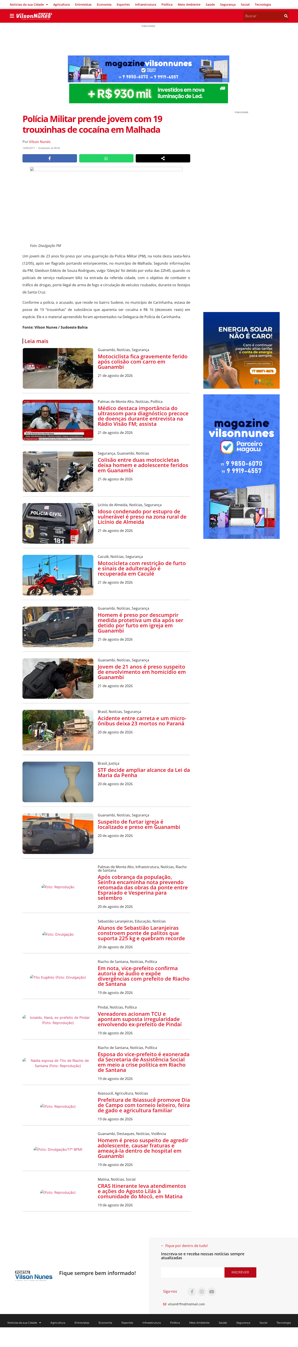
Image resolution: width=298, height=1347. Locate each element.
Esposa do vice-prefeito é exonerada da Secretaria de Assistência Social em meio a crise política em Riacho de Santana (144, 1061)
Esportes (123, 4)
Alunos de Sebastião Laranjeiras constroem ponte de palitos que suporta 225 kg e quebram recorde (141, 933)
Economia (104, 4)
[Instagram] (201, 1291)
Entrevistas (83, 4)
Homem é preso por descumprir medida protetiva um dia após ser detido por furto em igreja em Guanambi (140, 622)
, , (123, 349)
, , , (142, 868)
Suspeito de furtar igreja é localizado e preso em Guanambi (139, 824)
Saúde (210, 4)
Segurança (228, 4)
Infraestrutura (145, 4)
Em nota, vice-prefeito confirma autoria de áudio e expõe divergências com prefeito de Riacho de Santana (144, 975)
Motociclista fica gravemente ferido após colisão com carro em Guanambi (143, 361)
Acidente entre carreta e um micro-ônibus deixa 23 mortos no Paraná (142, 720)
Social (245, 4)
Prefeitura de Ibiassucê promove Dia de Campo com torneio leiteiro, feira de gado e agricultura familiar (144, 1105)
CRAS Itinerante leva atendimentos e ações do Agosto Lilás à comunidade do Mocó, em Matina (142, 1191)
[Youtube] (211, 1291)
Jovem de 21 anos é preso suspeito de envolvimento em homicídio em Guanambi (142, 672)
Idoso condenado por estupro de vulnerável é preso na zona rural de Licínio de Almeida (142, 516)
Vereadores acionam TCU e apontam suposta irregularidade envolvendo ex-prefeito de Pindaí (140, 1019)
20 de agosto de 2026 (115, 732)
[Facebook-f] (192, 1291)
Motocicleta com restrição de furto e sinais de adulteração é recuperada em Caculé (142, 568)
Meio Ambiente (189, 4)
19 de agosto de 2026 (115, 992)
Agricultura (61, 4)
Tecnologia (263, 4)
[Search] (286, 16)
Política (167, 4)
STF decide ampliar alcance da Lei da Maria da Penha (144, 772)
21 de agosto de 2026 (115, 375)
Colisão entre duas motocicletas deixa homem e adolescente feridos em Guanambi (143, 465)
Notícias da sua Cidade (27, 4)
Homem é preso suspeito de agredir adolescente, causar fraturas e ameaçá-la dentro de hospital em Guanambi (143, 1148)
